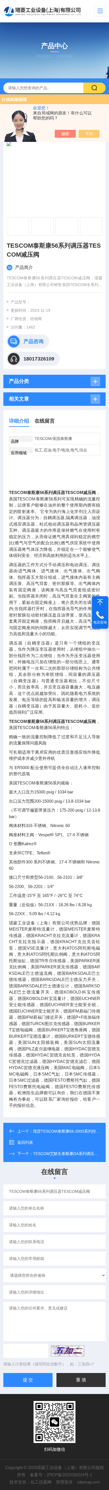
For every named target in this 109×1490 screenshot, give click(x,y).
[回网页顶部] (100, 602)
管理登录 (64, 1482)
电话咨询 (100, 622)
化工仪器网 (40, 1482)
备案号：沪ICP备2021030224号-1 (61, 1474)
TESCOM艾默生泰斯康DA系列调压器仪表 (69, 1153)
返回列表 (25, 1142)
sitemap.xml (88, 1482)
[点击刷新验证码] (67, 1351)
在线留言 (45, 421)
